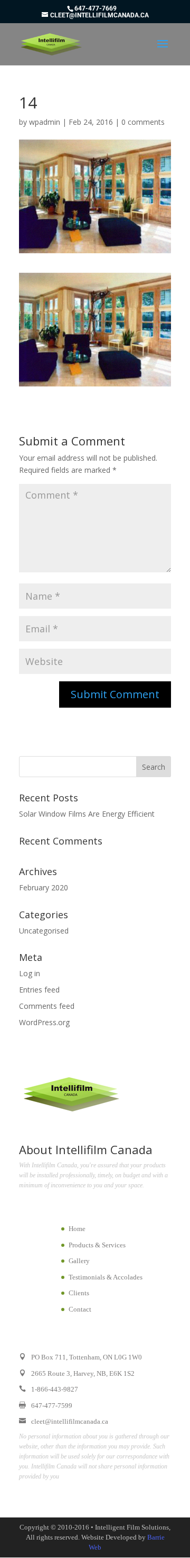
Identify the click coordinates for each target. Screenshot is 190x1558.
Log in (29, 973)
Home (77, 1229)
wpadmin (44, 122)
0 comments (143, 122)
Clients (79, 1293)
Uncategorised (44, 931)
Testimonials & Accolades (105, 1277)
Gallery (79, 1261)
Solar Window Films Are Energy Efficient (87, 814)
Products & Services (97, 1245)
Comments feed (46, 1006)
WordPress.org (44, 1022)
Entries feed (39, 990)
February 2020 (43, 887)
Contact (80, 1309)
